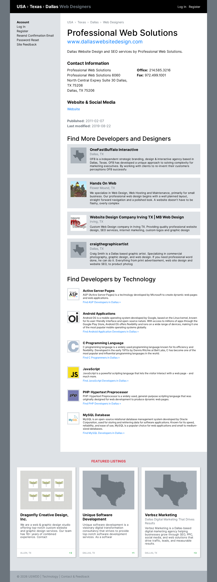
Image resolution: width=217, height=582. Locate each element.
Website (73, 109)
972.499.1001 (155, 75)
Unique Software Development (97, 517)
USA (22, 6)
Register (194, 6)
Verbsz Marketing (161, 515)
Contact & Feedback (75, 576)
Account (23, 22)
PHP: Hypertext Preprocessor (105, 392)
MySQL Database (96, 415)
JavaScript (91, 369)
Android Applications (99, 314)
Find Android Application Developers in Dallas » (111, 331)
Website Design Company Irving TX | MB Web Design (137, 217)
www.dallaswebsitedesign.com (105, 42)
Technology (50, 576)
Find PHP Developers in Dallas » (102, 403)
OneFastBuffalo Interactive (114, 150)
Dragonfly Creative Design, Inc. (44, 517)
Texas (36, 6)
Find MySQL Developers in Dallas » (103, 432)
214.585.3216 (160, 70)
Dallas (68, 6)
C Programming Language (103, 343)
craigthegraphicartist (109, 244)
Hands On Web (103, 183)
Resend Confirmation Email (35, 35)
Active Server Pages (98, 291)
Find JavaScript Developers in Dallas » (105, 380)
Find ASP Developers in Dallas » (102, 302)
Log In (182, 6)
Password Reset (28, 40)
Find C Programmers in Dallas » (101, 357)
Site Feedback (27, 44)
